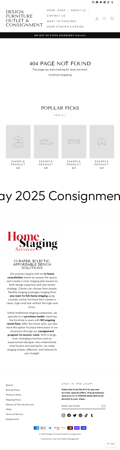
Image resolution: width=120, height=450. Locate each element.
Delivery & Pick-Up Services (20, 404)
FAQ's (9, 409)
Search (9, 385)
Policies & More (13, 394)
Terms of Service (14, 414)
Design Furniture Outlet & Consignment (24, 18)
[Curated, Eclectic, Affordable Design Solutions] (32, 242)
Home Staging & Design (65, 26)
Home (51, 10)
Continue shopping (60, 74)
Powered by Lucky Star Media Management (60, 439)
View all (60, 115)
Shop (62, 10)
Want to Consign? (62, 21)
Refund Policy (13, 389)
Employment (12, 419)
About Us (79, 10)
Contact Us (56, 15)
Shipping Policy (14, 399)
